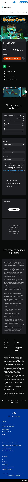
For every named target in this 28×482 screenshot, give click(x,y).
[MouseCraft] (12, 92)
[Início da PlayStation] (14, 2)
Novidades (5, 12)
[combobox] (14, 144)
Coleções (12, 12)
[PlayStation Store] (7, 7)
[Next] (25, 91)
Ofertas (19, 12)
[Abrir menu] (2, 2)
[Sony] (24, 481)
